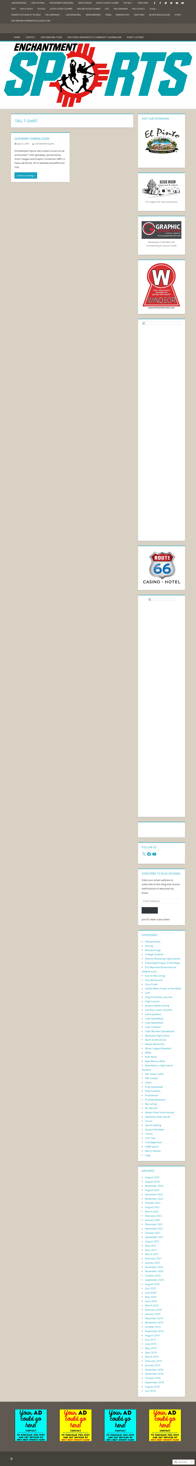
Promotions (151, 1095)
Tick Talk (127, 2)
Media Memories (93, 14)
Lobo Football (38, 2)
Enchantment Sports (44, 143)
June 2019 (150, 1344)
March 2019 (152, 1356)
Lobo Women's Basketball (159, 1031)
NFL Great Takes (154, 1074)
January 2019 (152, 1365)
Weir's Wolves (153, 1151)
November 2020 (154, 1271)
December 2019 (154, 1318)
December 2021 (154, 1224)
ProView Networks (155, 1099)
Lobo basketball (154, 1018)
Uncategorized (153, 1142)
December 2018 (154, 1369)
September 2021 (154, 1237)
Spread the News (154, 1129)
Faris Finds (143, 2)
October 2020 (153, 1275)
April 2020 (151, 1301)
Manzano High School (157, 1035)
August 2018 (152, 1386)
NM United (151, 1078)
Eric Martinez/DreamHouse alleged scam (30, 20)
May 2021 (150, 1245)
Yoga (148, 1155)
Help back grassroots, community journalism (94, 37)
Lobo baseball (153, 1014)
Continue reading (25, 175)
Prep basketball (154, 1086)
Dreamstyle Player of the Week (26, 14)
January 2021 (152, 1262)
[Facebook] (154, 3)
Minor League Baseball (158, 1048)
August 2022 (152, 1207)
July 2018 (150, 1390)
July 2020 (150, 1288)
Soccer (148, 1121)
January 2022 (152, 1220)
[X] (144, 854)
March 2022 (152, 1211)
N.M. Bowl (151, 1056)
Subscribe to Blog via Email (161, 873)
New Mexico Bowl (155, 1061)
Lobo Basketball (19, 2)
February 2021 (153, 1258)
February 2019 (153, 1361)
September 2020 (154, 1279)
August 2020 (152, 1284)
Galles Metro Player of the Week (163, 988)
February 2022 (153, 1215)
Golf (13, 8)
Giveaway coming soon (31, 138)
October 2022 (153, 1203)
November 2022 (154, 1198)
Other (152, 8)
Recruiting (151, 1104)
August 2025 (152, 1177)
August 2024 (152, 1181)
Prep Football (152, 1091)
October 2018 (153, 1378)
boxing (149, 945)
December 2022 (154, 1194)
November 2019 (154, 1322)
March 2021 (152, 1254)
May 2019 (150, 1348)
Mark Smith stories (155, 1039)
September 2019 (154, 1331)
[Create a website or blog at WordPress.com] (11, 1458)
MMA (148, 1052)
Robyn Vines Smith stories (159, 1112)
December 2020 (154, 1267)
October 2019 (153, 1326)
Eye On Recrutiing (155, 975)
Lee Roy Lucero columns (107, 2)
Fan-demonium (121, 8)
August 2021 (152, 1241)
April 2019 (151, 1352)
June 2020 (150, 1292)
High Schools (26, 8)
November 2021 (154, 1228)
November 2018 (154, 1373)
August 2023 (152, 1190)
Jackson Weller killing (159, 14)
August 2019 (152, 1335)
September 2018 (154, 1382)
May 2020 (150, 1297)
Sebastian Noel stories (157, 1116)
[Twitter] (165, 3)
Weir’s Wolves (85, 2)
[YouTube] (176, 3)
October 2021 (153, 1233)
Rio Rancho (151, 1108)
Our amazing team (51, 37)
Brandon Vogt (123, 14)
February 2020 (153, 1309)
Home (17, 37)
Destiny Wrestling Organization (163, 958)
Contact (30, 37)
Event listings (135, 37)
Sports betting (153, 1125)
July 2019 (150, 1339)
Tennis (108, 14)
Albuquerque (152, 941)
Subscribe (149, 910)
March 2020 (152, 1305)
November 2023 (154, 1185)
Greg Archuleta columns (88, 8)
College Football (154, 954)
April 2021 (151, 1250)
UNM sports (152, 1146)
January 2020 (152, 1314)
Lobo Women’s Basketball (61, 2)
